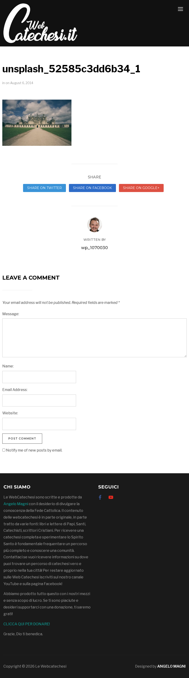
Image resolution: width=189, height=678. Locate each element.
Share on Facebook (92, 188)
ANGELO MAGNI (171, 666)
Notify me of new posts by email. (34, 450)
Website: (10, 413)
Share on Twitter (44, 188)
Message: (10, 314)
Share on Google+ (141, 188)
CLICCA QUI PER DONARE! (26, 624)
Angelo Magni (15, 504)
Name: (8, 366)
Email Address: (14, 390)
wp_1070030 (94, 247)
